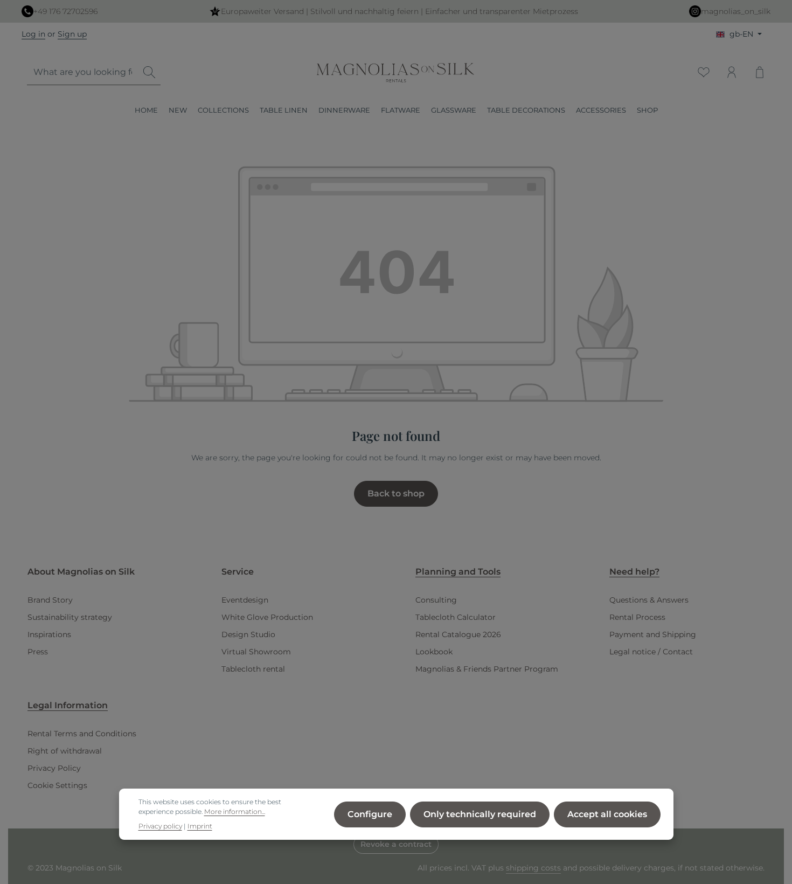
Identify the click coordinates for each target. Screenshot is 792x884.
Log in (33, 34)
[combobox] (82, 72)
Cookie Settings (57, 785)
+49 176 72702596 (65, 11)
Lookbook (434, 652)
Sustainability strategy (69, 617)
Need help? (634, 572)
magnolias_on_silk (735, 11)
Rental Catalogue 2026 (458, 634)
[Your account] (732, 72)
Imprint (199, 826)
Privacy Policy (54, 768)
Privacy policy (160, 826)
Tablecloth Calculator (455, 617)
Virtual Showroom (256, 652)
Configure (370, 814)
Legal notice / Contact (651, 652)
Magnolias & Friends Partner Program (486, 669)
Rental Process (637, 617)
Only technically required (479, 814)
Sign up (72, 34)
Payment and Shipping (652, 634)
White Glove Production (267, 617)
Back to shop (396, 493)
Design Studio (248, 634)
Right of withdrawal (64, 751)
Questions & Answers (649, 600)
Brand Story (50, 600)
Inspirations (49, 634)
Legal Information (67, 705)
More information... (234, 811)
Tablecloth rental (253, 669)
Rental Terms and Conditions (81, 733)
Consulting (436, 600)
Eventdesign (244, 600)
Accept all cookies (607, 814)
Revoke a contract (396, 844)
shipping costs (533, 868)
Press (37, 652)
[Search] (149, 72)
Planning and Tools (458, 572)
